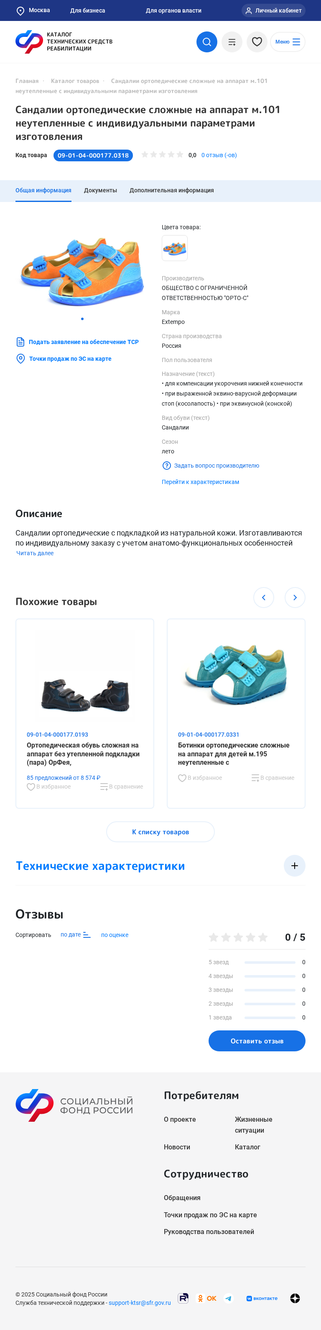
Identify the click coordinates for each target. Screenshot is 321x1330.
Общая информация (43, 190)
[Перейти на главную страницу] (63, 42)
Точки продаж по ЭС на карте (70, 358)
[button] (82, 319)
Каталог (247, 1147)
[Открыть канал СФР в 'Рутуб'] (183, 1298)
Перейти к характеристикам (200, 482)
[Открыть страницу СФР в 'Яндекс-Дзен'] (295, 1298)
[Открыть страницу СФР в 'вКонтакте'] (262, 1299)
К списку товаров (160, 831)
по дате (71, 934)
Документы (100, 190)
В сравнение (125, 786)
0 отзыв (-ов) (219, 155)
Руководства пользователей (209, 1232)
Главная (27, 81)
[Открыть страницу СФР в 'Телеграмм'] (228, 1298)
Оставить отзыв (257, 1040)
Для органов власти (173, 10)
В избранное (53, 786)
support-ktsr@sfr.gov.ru (140, 1302)
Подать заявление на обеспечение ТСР (84, 342)
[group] (82, 267)
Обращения (182, 1198)
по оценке (114, 935)
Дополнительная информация (172, 190)
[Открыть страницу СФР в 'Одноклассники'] (206, 1298)
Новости (177, 1147)
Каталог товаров (75, 81)
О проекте (180, 1119)
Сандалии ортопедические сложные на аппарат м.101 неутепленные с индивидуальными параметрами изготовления (148, 123)
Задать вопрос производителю (216, 465)
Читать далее (35, 553)
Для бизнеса (87, 10)
